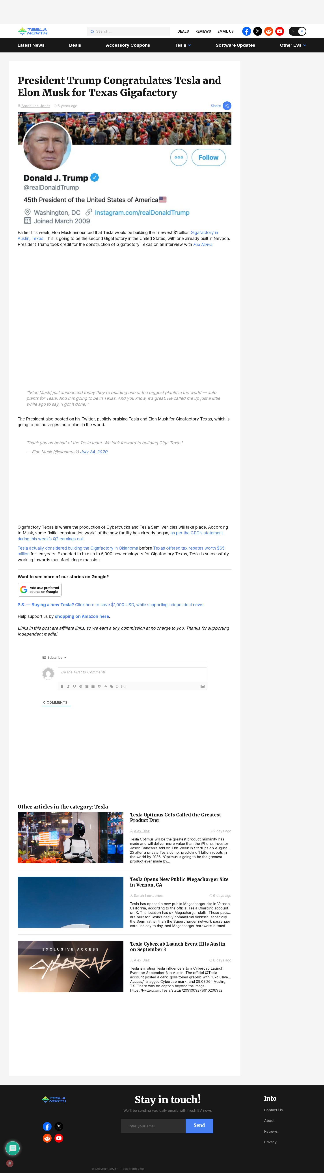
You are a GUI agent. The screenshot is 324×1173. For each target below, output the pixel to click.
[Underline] (74, 686)
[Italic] (68, 686)
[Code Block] (105, 686)
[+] (123, 686)
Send (199, 1125)
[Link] (111, 686)
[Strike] (81, 686)
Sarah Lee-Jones (35, 106)
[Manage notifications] (9, 1163)
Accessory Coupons (128, 45)
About (269, 1120)
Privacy (270, 1142)
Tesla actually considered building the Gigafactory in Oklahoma (78, 548)
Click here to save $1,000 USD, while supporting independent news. (111, 604)
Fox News (202, 244)
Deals (183, 31)
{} (117, 686)
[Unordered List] (93, 686)
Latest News (31, 45)
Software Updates (235, 45)
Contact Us (273, 1110)
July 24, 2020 (93, 451)
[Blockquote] (99, 686)
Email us (226, 31)
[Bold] (62, 686)
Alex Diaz (142, 831)
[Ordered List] (87, 686)
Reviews (203, 31)
